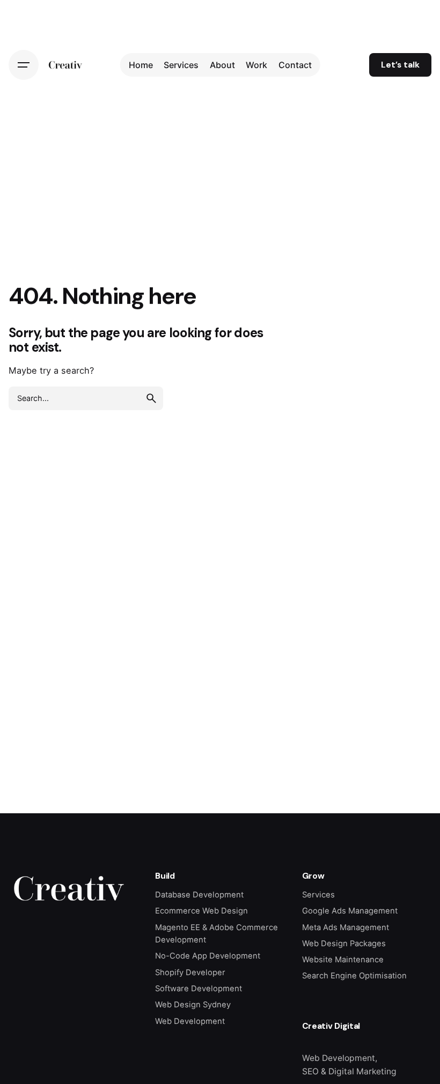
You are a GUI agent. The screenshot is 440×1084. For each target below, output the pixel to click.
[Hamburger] (24, 65)
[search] (151, 398)
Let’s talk (400, 65)
